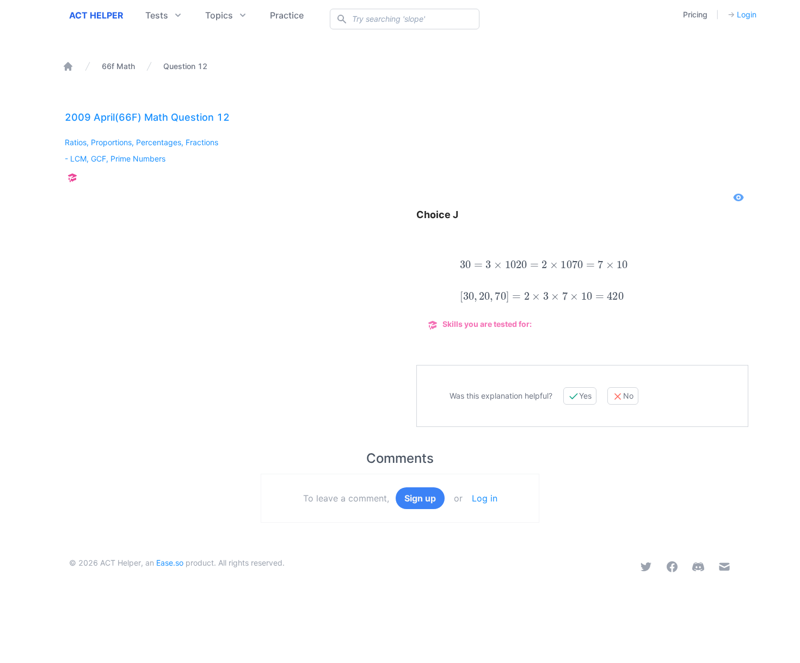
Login (742, 14)
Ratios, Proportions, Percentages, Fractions (141, 142)
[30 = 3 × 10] (488, 265)
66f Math (118, 66)
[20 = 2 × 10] (544, 265)
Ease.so (169, 562)
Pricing (695, 14)
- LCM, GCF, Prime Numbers (115, 158)
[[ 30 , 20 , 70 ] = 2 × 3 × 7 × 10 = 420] (542, 297)
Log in (484, 498)
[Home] (68, 66)
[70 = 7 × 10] (600, 265)
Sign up (420, 498)
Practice (287, 15)
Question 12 (185, 66)
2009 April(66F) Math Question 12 (147, 117)
